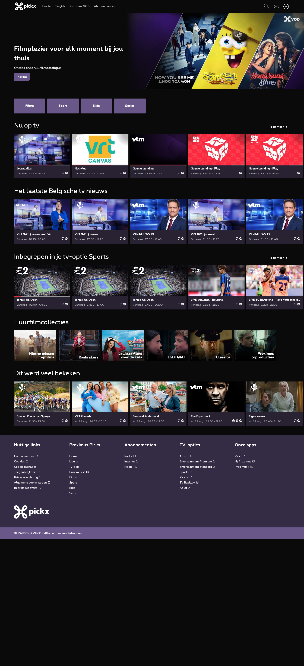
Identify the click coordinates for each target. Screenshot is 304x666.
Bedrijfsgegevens (26, 488)
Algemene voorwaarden (31, 482)
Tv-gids (74, 466)
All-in (184, 456)
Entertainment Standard (196, 466)
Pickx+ (184, 477)
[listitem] (35, 345)
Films (73, 477)
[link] (42, 156)
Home (73, 456)
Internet (130, 461)
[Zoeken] (266, 6)
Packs (128, 456)
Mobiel (129, 466)
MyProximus (243, 461)
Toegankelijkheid (25, 472)
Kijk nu (22, 77)
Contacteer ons (24, 456)
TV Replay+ (188, 482)
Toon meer (276, 126)
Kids (72, 488)
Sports (184, 472)
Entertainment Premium (196, 461)
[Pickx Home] (31, 511)
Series (73, 493)
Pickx (238, 456)
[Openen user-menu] (286, 6)
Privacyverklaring (26, 477)
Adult (184, 488)
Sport (73, 482)
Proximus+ (242, 466)
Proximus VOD (79, 472)
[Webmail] (276, 6)
